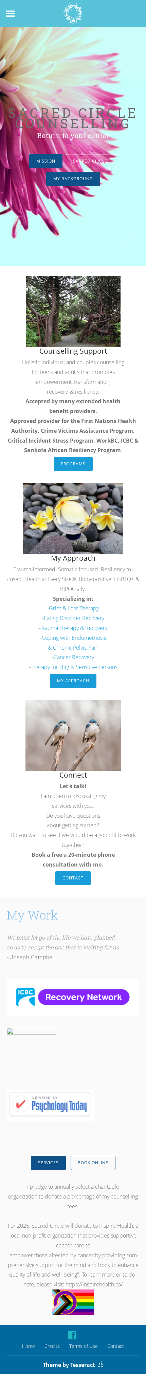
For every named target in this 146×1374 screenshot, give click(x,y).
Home (28, 1346)
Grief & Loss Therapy (74, 608)
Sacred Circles (91, 161)
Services (48, 1163)
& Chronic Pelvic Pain (73, 647)
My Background (73, 179)
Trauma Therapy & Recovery (74, 628)
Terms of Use (83, 1346)
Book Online (93, 1163)
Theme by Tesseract (69, 1365)
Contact (73, 878)
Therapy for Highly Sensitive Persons (74, 667)
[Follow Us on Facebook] (72, 1335)
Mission (45, 161)
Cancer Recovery (74, 657)
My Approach (73, 681)
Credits (52, 1346)
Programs (73, 464)
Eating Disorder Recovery (74, 618)
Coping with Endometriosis (74, 638)
